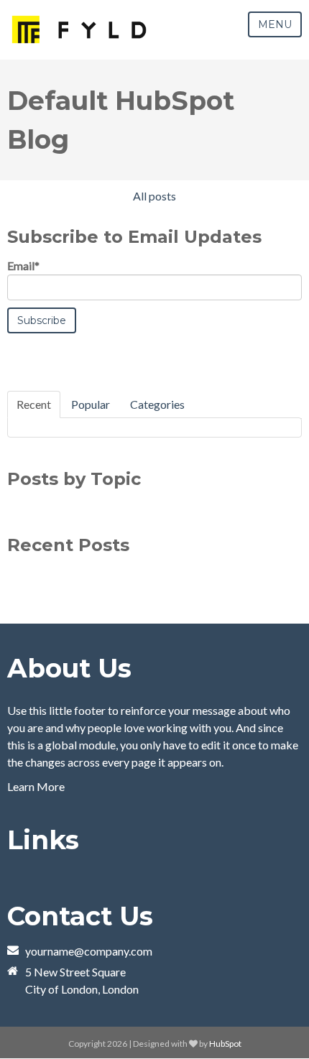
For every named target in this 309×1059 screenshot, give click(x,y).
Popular (90, 404)
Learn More (36, 786)
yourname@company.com (88, 951)
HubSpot (225, 1043)
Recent (34, 404)
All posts (154, 196)
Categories (157, 404)
